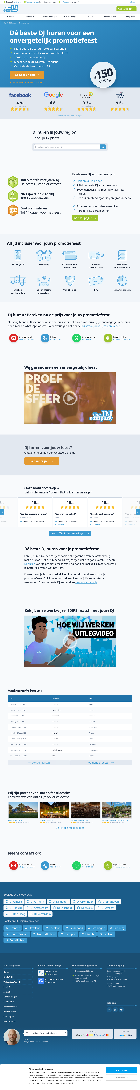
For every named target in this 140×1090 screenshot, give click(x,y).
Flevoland (34, 928)
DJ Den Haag (17, 914)
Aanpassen (120, 1077)
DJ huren (29, 564)
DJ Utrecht (107, 908)
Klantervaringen (10, 997)
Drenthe (14, 928)
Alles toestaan (121, 1070)
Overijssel (70, 934)
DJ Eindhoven (110, 901)
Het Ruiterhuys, (79, 820)
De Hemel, (46, 820)
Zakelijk (7, 992)
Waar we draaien (11, 1006)
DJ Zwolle (87, 908)
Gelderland (76, 928)
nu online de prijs (86, 582)
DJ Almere (15, 901)
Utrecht (90, 934)
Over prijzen (9, 1016)
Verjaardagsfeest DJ (12, 982)
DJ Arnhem (37, 901)
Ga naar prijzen (10, 1021)
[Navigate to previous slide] (2, 512)
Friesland (55, 928)
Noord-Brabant (18, 934)
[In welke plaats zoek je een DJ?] (103, 146)
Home (6, 972)
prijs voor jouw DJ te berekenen (101, 326)
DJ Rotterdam (42, 914)
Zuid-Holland (17, 940)
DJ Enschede (64, 908)
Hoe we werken (10, 1011)
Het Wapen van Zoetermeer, (115, 820)
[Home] (11, 9)
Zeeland (108, 934)
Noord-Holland (46, 934)
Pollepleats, (15, 820)
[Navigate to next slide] (138, 512)
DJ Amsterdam (39, 908)
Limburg (118, 928)
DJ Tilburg (15, 908)
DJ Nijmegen (60, 901)
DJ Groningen (85, 901)
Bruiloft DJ (8, 977)
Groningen (98, 928)
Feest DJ (7, 987)
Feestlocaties (9, 1002)
